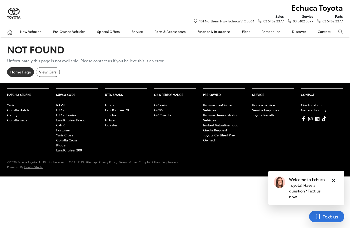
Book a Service (263, 105)
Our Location (311, 105)
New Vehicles (30, 31)
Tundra (110, 115)
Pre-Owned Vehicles (69, 31)
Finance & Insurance (213, 31)
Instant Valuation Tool (220, 125)
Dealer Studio (33, 167)
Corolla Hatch (18, 110)
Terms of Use (128, 162)
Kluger (61, 145)
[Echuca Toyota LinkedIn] (318, 118)
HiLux (109, 105)
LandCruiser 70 (117, 110)
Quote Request (215, 130)
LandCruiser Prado (70, 120)
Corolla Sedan (18, 120)
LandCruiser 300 (69, 150)
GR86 (158, 110)
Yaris (11, 105)
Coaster (111, 125)
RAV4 (60, 105)
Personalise (270, 31)
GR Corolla (162, 115)
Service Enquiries (265, 110)
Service (137, 31)
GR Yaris (160, 105)
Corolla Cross (67, 140)
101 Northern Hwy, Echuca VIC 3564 (226, 21)
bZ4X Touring (66, 115)
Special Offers (108, 31)
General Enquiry (313, 110)
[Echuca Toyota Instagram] (311, 118)
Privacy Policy (108, 162)
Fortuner (63, 130)
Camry (12, 115)
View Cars (48, 71)
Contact (324, 31)
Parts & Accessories (170, 31)
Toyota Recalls (263, 115)
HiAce (110, 120)
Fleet (246, 31)
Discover (299, 31)
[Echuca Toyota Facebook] (304, 118)
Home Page (20, 71)
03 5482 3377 (273, 21)
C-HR (60, 125)
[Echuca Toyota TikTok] (325, 118)
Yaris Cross (64, 135)
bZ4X (60, 110)
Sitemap (91, 162)
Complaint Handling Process (158, 162)
